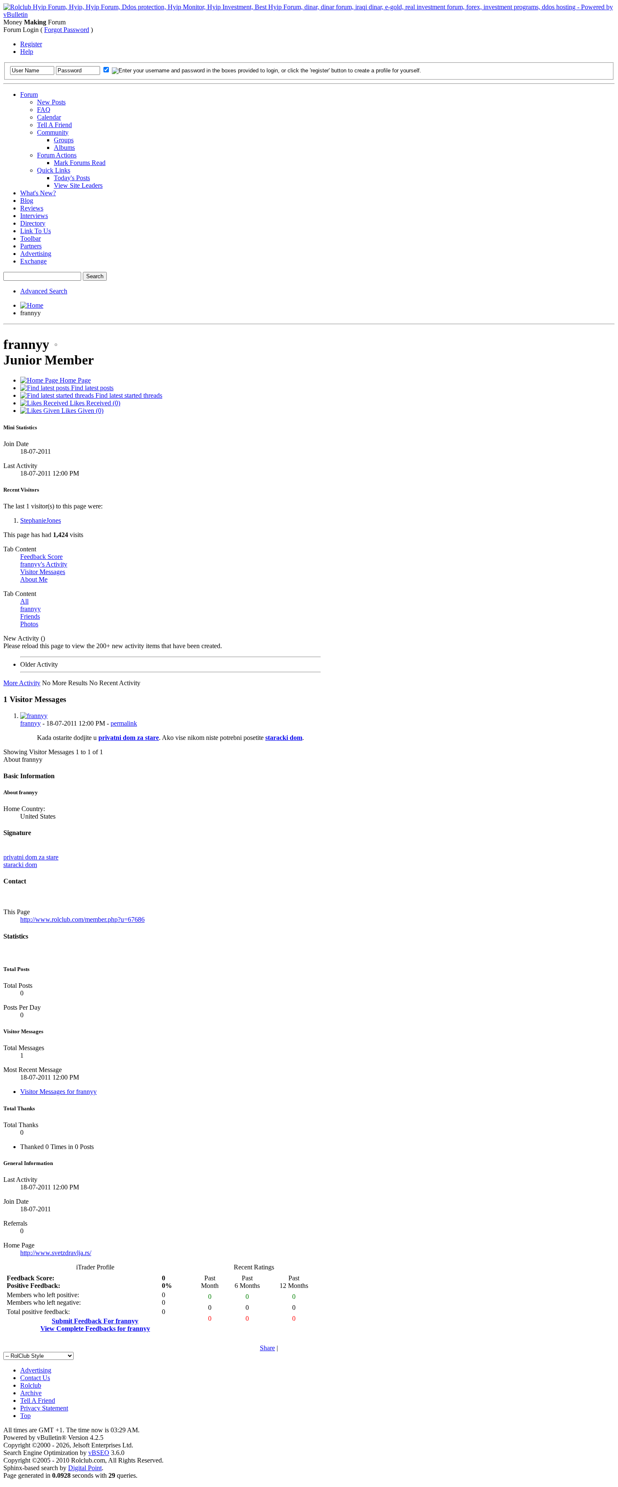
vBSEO (98, 1452)
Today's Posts (72, 177)
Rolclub (30, 1385)
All (24, 601)
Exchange (33, 261)
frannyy (30, 608)
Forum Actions (57, 155)
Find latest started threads (128, 395)
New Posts (51, 102)
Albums (64, 147)
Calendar (49, 117)
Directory (32, 223)
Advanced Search (43, 291)
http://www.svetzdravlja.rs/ (55, 1252)
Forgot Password (66, 29)
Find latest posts (91, 387)
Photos (29, 624)
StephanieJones (40, 520)
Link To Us (35, 230)
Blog (26, 200)
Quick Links (53, 170)
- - (78, 723)
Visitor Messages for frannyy (58, 1091)
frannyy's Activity (43, 564)
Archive (31, 1393)
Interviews (34, 215)
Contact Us (35, 1377)
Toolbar (30, 238)
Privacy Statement (44, 1408)
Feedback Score (41, 556)
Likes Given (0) (81, 410)
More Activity (21, 682)
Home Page (74, 380)
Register (31, 44)
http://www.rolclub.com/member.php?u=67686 (82, 919)
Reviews (31, 208)
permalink (124, 723)
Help (26, 51)
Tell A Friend (54, 124)
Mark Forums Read (80, 162)
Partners (31, 246)
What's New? (38, 193)
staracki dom (283, 737)
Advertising (35, 253)
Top (25, 1415)
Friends (30, 616)
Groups (64, 140)
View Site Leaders (78, 185)
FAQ (43, 109)
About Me (34, 579)
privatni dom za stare (128, 737)
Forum (29, 94)
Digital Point (85, 1467)
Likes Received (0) (94, 403)
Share (267, 1347)
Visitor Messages (42, 571)
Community (53, 132)
